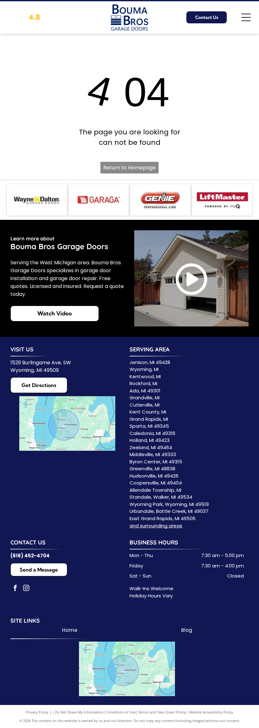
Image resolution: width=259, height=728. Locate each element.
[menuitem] (69, 630)
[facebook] (15, 588)
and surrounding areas (156, 525)
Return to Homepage (129, 167)
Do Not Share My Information (79, 712)
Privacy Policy (37, 712)
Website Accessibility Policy (211, 712)
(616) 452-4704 (30, 555)
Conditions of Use (121, 712)
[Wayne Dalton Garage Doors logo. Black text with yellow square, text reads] (37, 200)
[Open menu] (246, 17)
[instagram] (26, 588)
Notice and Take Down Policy (162, 712)
